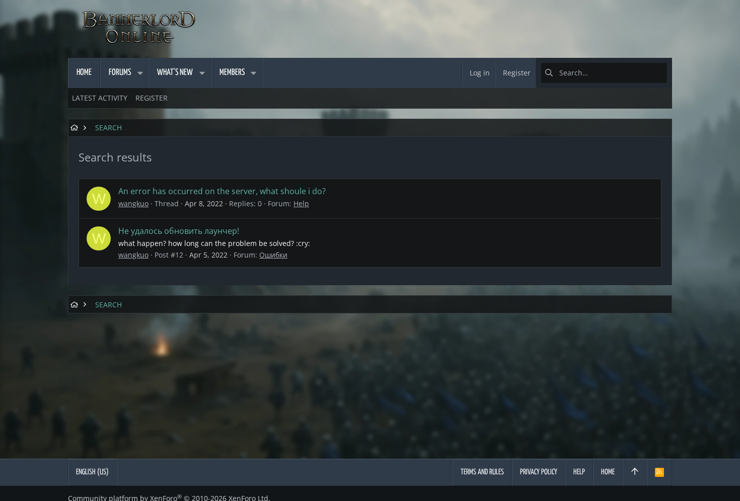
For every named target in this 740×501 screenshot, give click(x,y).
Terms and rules (482, 472)
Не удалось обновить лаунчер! (178, 230)
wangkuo (133, 203)
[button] (140, 73)
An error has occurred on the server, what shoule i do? (222, 191)
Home (608, 472)
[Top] (635, 472)
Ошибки (273, 255)
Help (301, 203)
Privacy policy (538, 472)
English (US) (92, 472)
